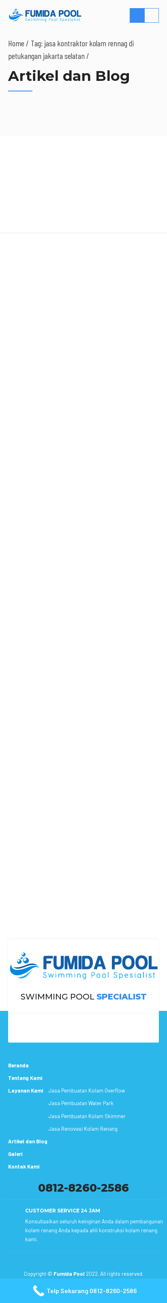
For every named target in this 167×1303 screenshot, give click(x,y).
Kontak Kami (23, 1166)
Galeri (15, 1154)
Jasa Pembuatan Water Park (81, 1103)
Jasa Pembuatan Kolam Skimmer (87, 1116)
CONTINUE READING (83, 934)
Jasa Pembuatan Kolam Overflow (87, 1090)
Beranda (18, 1065)
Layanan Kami (25, 1090)
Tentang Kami (25, 1078)
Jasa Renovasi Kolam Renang (83, 1128)
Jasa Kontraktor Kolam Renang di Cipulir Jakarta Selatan (80, 891)
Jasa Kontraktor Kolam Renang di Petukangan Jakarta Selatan (71, 249)
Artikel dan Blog (27, 1141)
